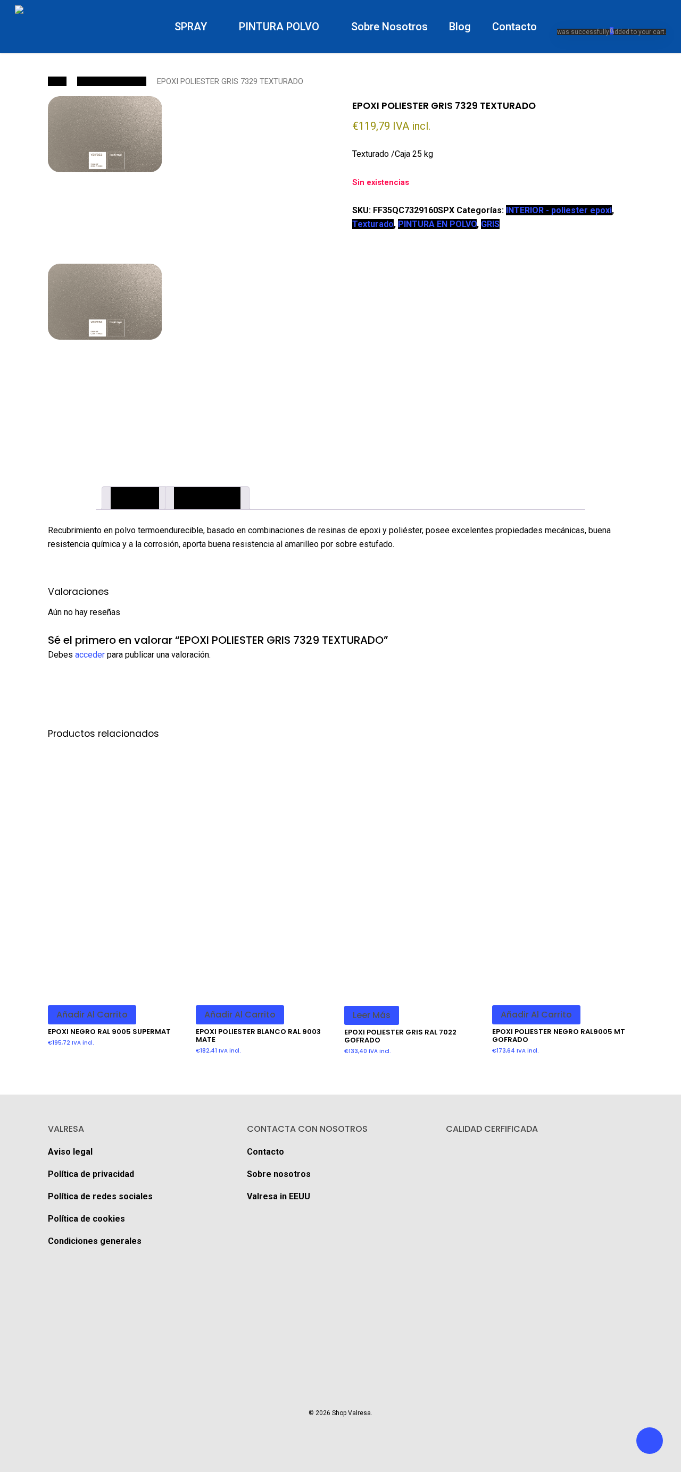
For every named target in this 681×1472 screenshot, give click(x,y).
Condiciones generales (95, 1241)
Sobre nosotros (279, 1174)
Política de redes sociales (100, 1196)
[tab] (135, 498)
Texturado (373, 224)
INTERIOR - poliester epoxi (559, 210)
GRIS (490, 224)
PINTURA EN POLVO (111, 81)
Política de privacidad (91, 1174)
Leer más (372, 1015)
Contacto (265, 1152)
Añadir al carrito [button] (92, 1014)
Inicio (57, 81)
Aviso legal (70, 1152)
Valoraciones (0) (207, 498)
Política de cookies (86, 1219)
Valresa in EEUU (278, 1196)
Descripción (135, 498)
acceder (90, 655)
